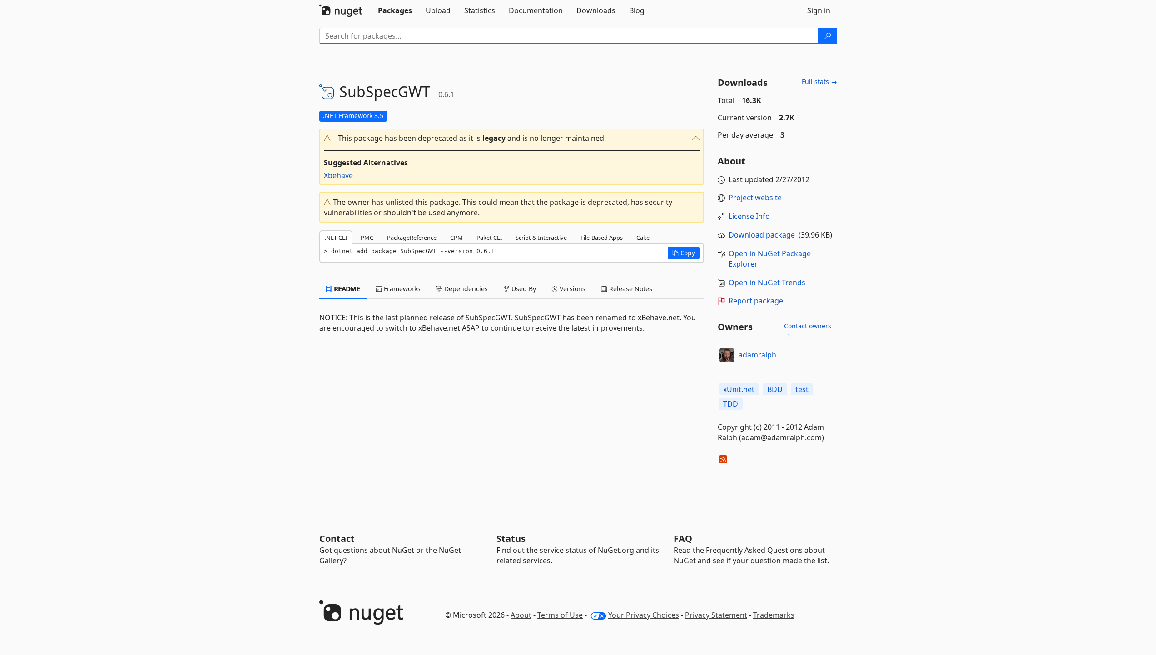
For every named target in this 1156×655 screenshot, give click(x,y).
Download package (762, 235)
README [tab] (346, 288)
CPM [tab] (456, 237)
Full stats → (819, 81)
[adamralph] (727, 355)
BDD (775, 389)
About (521, 615)
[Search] (827, 36)
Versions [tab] (571, 288)
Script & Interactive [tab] (541, 237)
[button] (512, 138)
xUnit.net (738, 389)
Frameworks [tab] (401, 288)
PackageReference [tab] (412, 237)
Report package (756, 301)
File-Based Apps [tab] (601, 237)
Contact (337, 538)
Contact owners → (807, 330)
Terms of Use (560, 615)
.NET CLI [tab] (336, 237)
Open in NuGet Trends (767, 283)
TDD (730, 404)
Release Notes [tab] (629, 288)
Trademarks (773, 615)
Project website (755, 198)
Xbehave (338, 175)
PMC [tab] (367, 237)
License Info (749, 216)
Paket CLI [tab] (489, 237)
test (802, 389)
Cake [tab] (643, 237)
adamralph (757, 355)
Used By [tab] (523, 288)
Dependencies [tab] (465, 288)
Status (511, 538)
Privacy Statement (716, 615)
